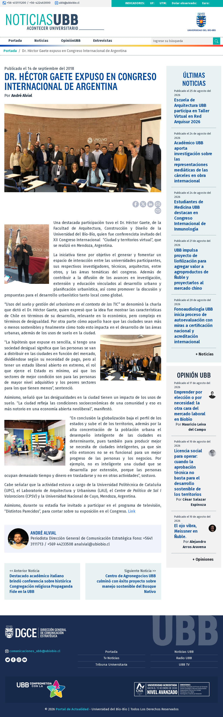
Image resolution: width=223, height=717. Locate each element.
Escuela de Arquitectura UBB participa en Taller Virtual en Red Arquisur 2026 (191, 111)
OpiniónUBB (71, 41)
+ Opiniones (203, 559)
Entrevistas (102, 41)
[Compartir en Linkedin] (151, 204)
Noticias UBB (184, 652)
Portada (15, 41)
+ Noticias (204, 354)
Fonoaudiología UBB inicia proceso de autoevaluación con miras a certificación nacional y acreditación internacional (193, 325)
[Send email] (158, 204)
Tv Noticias (111, 658)
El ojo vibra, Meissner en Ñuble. (186, 531)
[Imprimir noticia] (158, 210)
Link (131, 511)
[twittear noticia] (143, 204)
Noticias (41, 41)
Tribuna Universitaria (111, 665)
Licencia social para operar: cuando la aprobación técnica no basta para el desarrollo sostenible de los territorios (188, 472)
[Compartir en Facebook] (136, 204)
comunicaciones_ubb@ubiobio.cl (34, 651)
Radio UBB (184, 658)
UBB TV (184, 665)
